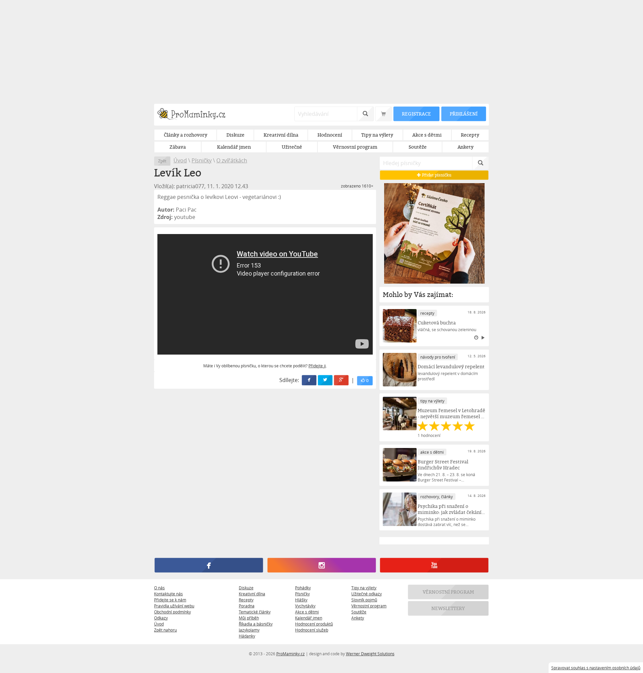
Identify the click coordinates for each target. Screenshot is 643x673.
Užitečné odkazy (366, 593)
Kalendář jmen (308, 617)
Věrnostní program (368, 605)
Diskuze (246, 587)
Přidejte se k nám (170, 599)
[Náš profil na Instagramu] (321, 565)
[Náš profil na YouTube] (434, 565)
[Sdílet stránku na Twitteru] (325, 380)
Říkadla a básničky (256, 623)
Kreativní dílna (252, 593)
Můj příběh (249, 617)
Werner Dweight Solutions (370, 653)
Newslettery (448, 608)
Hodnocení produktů (314, 623)
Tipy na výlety (363, 587)
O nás (159, 587)
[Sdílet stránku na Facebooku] (309, 380)
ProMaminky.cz (290, 653)
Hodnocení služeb (311, 629)
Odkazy (161, 617)
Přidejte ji (317, 365)
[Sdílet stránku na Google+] (341, 380)
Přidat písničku (436, 175)
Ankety (357, 617)
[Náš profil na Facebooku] (209, 565)
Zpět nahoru (165, 629)
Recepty (246, 599)
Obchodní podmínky (172, 611)
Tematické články (255, 611)
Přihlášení (463, 113)
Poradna (247, 605)
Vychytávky (305, 605)
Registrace (416, 113)
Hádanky (247, 636)
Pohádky (303, 587)
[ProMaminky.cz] (194, 114)
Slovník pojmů (364, 599)
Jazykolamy (249, 629)
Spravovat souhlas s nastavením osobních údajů (595, 667)
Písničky (202, 160)
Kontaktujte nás (168, 593)
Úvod (180, 160)
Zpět (162, 161)
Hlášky (301, 599)
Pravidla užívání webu (174, 605)
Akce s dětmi (307, 611)
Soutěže (358, 611)
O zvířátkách (231, 160)
